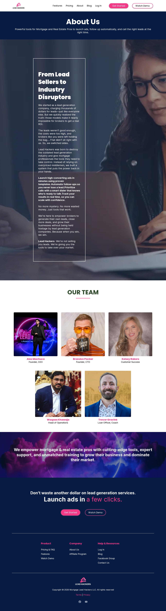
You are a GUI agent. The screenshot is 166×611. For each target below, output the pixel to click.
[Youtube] (86, 602)
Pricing (69, 5)
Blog (89, 5)
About (80, 5)
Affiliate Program (77, 554)
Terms (79, 595)
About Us (74, 549)
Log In (98, 5)
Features (57, 5)
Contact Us (103, 562)
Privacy (86, 595)
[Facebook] (80, 602)
